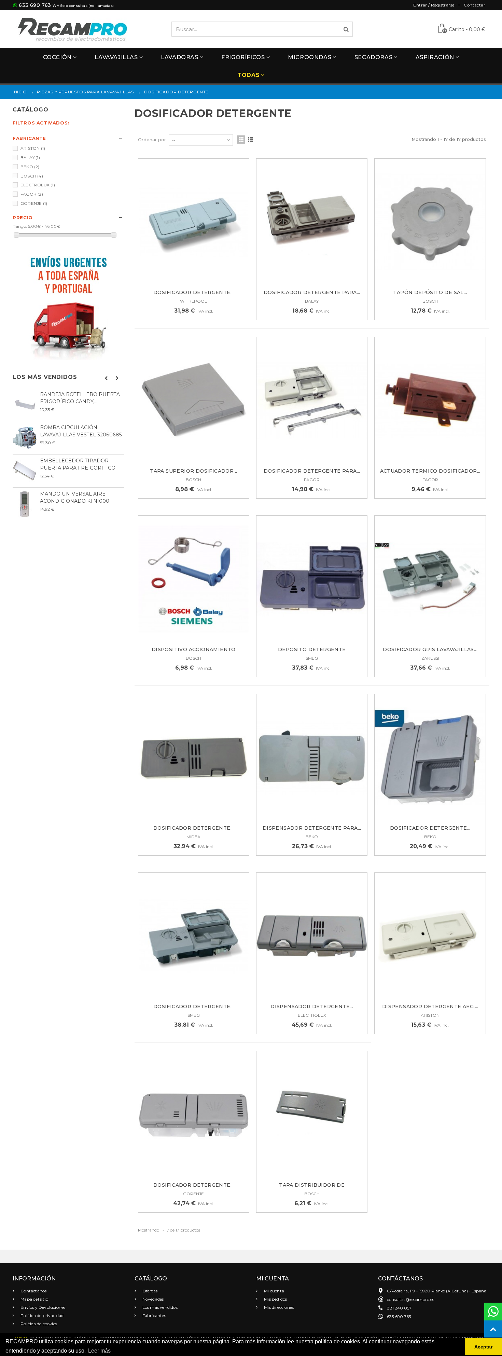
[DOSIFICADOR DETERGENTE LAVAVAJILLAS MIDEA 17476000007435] (193, 757)
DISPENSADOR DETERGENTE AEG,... (430, 1006)
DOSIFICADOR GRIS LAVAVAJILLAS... (430, 649)
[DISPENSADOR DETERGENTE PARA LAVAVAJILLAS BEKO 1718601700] (311, 757)
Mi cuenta (273, 1290)
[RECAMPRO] (72, 28)
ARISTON (32, 148)
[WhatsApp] (493, 1311)
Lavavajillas (116, 57)
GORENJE (33, 203)
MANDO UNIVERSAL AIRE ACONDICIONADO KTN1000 (74, 497)
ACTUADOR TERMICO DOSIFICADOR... (430, 471)
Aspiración (435, 57)
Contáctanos (32, 1290)
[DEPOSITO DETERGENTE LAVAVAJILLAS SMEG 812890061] (311, 579)
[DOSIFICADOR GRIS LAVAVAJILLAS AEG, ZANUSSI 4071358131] (430, 579)
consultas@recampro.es (410, 1299)
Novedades (152, 1299)
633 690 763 (35, 5)
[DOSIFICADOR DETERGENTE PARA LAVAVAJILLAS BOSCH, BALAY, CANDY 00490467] (311, 222)
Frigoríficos (243, 57)
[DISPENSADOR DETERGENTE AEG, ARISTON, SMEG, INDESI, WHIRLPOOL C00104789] (430, 936)
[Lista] (250, 139)
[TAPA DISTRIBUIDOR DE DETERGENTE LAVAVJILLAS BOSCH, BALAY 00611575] (311, 1114)
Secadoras (373, 57)
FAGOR (31, 194)
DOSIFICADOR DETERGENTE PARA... (312, 292)
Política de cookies (38, 1323)
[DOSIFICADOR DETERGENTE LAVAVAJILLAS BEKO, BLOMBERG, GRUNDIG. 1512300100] (430, 757)
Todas (248, 75)
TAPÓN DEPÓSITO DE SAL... (430, 292)
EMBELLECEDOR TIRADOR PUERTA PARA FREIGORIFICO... (79, 464)
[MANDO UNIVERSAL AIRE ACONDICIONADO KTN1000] (25, 504)
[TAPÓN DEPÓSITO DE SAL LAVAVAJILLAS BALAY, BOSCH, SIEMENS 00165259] (430, 222)
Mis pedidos (275, 1299)
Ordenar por (152, 139)
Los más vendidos (45, 377)
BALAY (30, 157)
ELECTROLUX (37, 184)
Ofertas (149, 1290)
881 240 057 (399, 1308)
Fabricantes (153, 1315)
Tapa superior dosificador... (193, 471)
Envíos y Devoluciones (42, 1307)
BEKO (30, 166)
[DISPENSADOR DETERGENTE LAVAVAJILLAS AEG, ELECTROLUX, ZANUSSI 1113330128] (311, 936)
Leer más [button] (99, 1351)
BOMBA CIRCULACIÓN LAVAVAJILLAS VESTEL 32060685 (81, 431)
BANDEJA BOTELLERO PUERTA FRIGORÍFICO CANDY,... (80, 398)
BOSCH (31, 176)
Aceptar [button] (483, 1347)
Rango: (20, 226)
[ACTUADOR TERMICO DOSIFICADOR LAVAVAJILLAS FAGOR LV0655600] (430, 400)
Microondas (309, 57)
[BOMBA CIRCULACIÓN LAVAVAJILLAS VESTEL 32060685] (25, 437)
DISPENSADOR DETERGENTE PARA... (312, 828)
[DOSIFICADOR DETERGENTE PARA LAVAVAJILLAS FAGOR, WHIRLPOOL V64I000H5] (311, 400)
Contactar (474, 5)
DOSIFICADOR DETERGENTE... (193, 292)
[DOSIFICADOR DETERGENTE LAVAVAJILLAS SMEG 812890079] (193, 936)
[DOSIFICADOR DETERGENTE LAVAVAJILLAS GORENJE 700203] (193, 1114)
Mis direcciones (278, 1307)
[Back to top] (493, 1329)
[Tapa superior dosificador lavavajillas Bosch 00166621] (193, 400)
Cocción (57, 57)
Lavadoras (179, 57)
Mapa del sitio (33, 1299)
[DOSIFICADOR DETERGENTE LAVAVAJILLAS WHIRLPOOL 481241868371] (193, 222)
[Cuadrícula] (241, 139)
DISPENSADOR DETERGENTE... (311, 1006)
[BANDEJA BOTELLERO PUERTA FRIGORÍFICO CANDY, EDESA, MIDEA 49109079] (25, 404)
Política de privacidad (41, 1315)
